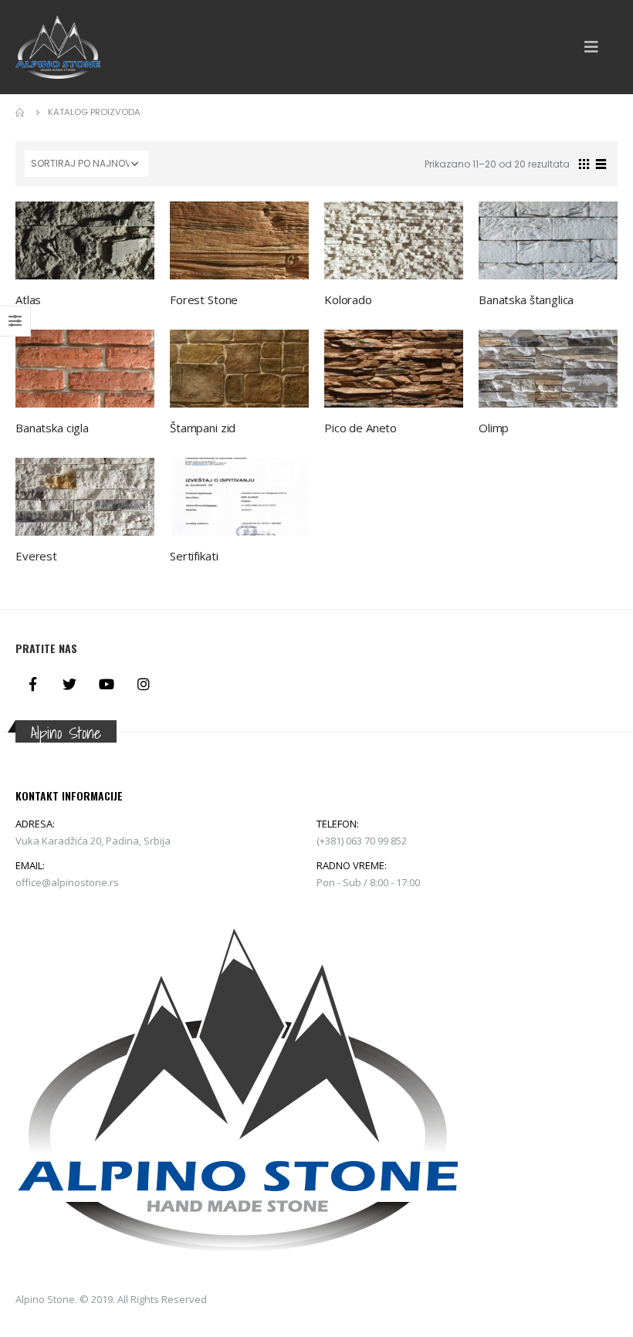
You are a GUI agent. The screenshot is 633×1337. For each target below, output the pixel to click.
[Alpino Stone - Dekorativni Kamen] (57, 47)
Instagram (143, 683)
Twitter (69, 683)
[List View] (601, 161)
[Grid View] (584, 161)
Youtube (106, 683)
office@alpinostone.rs (67, 882)
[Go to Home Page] (20, 111)
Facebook (32, 683)
